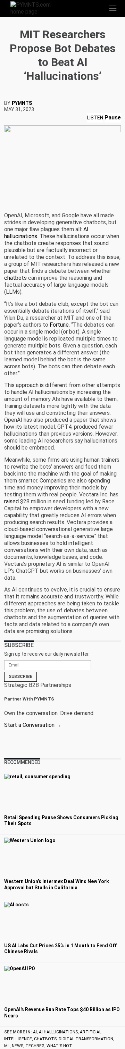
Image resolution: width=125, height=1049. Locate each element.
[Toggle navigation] (113, 8)
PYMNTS (22, 103)
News (17, 1045)
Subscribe (20, 676)
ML (7, 1045)
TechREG (34, 1045)
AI (35, 1032)
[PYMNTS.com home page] (34, 8)
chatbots (15, 278)
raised (11, 501)
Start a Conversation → (32, 725)
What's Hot (59, 1045)
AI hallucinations (58, 1032)
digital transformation (86, 1039)
